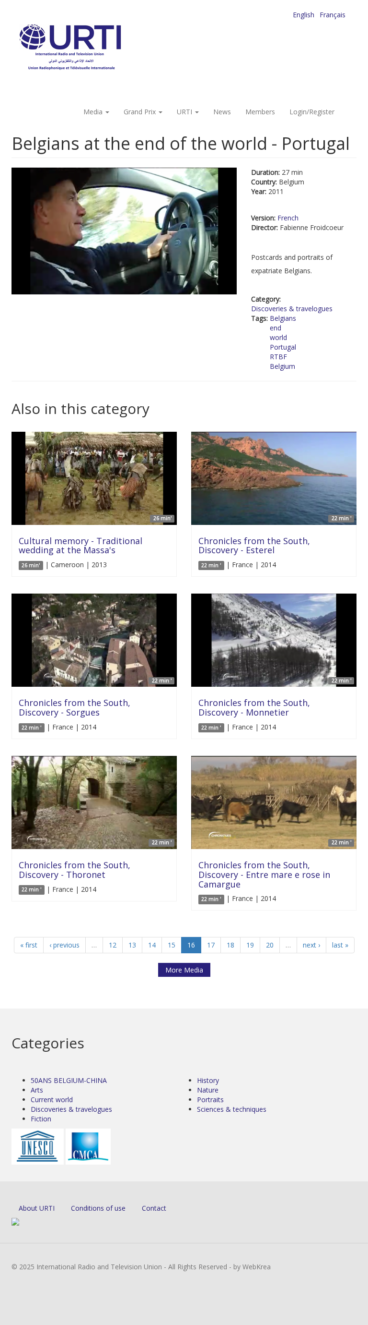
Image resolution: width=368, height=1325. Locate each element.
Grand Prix (141, 111)
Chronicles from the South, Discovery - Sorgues (74, 707)
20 (270, 944)
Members (260, 111)
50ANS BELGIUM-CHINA (69, 1080)
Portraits (210, 1099)
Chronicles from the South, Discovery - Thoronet (74, 869)
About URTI (37, 1208)
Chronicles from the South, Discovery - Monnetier (254, 707)
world (278, 337)
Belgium (282, 366)
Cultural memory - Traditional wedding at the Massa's (80, 545)
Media (93, 111)
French (288, 217)
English (303, 14)
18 (230, 944)
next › (311, 944)
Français (332, 14)
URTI (185, 111)
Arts (37, 1089)
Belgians (283, 318)
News (222, 111)
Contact (154, 1208)
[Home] (89, 48)
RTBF (278, 356)
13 (132, 944)
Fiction (41, 1118)
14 (152, 944)
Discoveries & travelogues (292, 308)
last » (340, 944)
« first (28, 944)
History (208, 1080)
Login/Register (311, 111)
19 (250, 944)
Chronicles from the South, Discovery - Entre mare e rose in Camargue (264, 874)
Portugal (283, 347)
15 (171, 944)
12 (112, 944)
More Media (184, 969)
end (275, 327)
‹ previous (64, 944)
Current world (52, 1099)
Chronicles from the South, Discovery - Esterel (254, 545)
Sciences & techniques (231, 1109)
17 (211, 944)
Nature (207, 1089)
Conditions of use (98, 1208)
